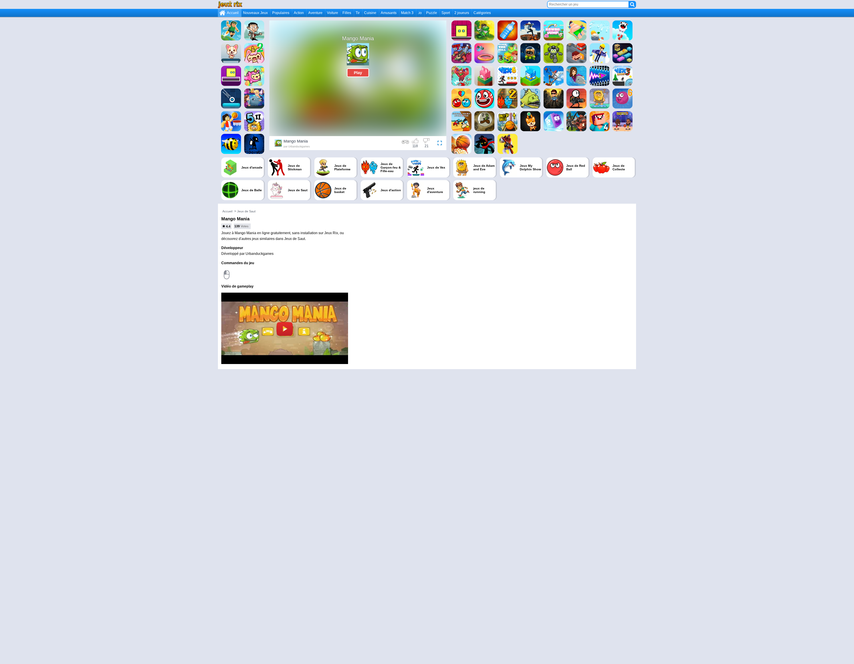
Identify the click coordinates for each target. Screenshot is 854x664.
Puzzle (431, 13)
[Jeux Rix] (230, 4)
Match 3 (407, 13)
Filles (346, 13)
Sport (445, 13)
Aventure (315, 13)
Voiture (332, 13)
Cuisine (370, 13)
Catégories (482, 13)
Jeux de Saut (246, 211)
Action (299, 13)
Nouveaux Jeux (255, 13)
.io (420, 13)
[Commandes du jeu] (405, 143)
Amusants (389, 13)
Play (358, 72)
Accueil (233, 13)
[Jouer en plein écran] (438, 143)
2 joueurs (461, 13)
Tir (358, 13)
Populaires (280, 13)
